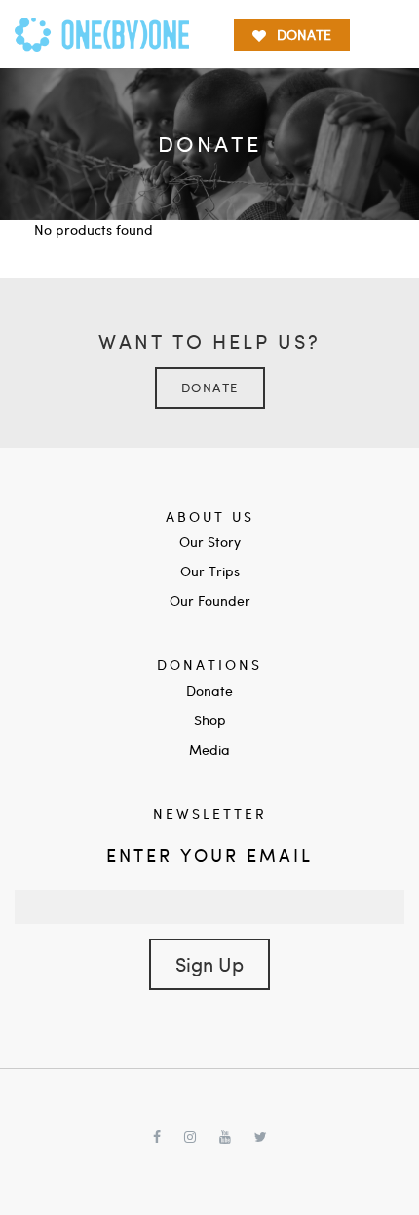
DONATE (304, 34)
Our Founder (210, 600)
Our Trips (210, 571)
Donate (210, 387)
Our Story (210, 542)
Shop (210, 720)
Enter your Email (209, 854)
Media (209, 749)
